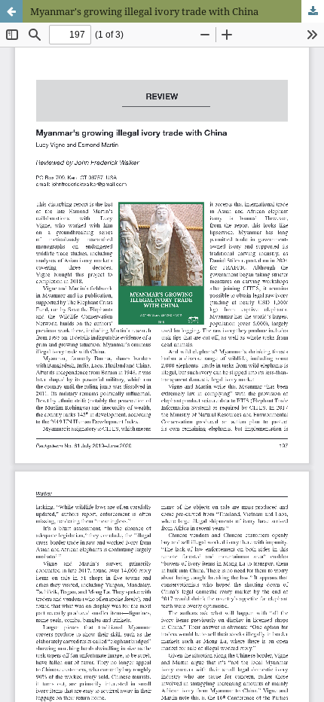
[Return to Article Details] (11, 11)
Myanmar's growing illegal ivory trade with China (144, 11)
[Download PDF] (312, 11)
